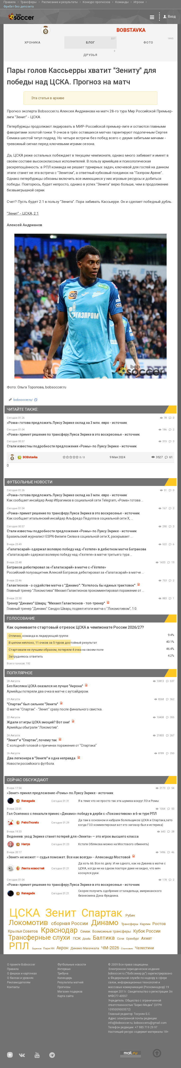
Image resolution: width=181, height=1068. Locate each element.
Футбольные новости (72, 964)
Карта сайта (66, 996)
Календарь (65, 978)
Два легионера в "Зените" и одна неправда (41, 758)
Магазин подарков (70, 991)
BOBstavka (30, 457)
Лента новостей (32, 868)
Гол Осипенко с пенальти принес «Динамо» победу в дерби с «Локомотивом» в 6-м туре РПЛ (82, 814)
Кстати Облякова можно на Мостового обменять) (113, 844)
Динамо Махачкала (84, 948)
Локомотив (28, 922)
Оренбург (132, 938)
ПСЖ (77, 938)
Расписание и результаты (60, 2)
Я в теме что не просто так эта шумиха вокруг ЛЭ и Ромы (118, 801)
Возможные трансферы (111, 931)
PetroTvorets (30, 822)
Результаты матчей (70, 982)
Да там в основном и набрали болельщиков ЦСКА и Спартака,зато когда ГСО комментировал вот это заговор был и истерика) (125, 822)
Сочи (120, 938)
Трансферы (29, 2)
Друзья (99, 53)
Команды (122, 2)
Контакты (13, 987)
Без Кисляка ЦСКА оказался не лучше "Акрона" (45, 686)
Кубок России (146, 931)
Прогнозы (64, 987)
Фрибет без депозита (19, 6)
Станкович (127, 948)
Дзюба (86, 938)
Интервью (64, 969)
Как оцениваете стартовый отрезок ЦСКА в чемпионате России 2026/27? (75, 627)
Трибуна (63, 973)
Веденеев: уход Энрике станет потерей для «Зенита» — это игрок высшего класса (73, 836)
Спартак (101, 913)
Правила (10, 2)
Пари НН (48, 948)
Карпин (145, 924)
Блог (100, 40)
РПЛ (19, 946)
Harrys (25, 844)
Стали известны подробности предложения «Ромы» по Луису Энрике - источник (72, 446)
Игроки (139, 2)
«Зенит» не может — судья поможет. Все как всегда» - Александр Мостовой (69, 857)
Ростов (159, 923)
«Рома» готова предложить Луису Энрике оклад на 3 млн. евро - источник (67, 423)
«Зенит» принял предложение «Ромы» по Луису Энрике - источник (60, 793)
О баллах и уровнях (20, 978)
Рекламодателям (18, 982)
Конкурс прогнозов (96, 2)
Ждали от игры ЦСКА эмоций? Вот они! (38, 722)
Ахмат (146, 938)
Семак (85, 931)
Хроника (33, 42)
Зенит (60, 912)
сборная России (69, 923)
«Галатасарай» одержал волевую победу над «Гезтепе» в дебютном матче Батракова (76, 549)
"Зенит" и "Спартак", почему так (32, 740)
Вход (172, 16)
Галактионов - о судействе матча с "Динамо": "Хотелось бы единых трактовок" (71, 585)
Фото (158, 40)
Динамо (104, 922)
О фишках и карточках (22, 973)
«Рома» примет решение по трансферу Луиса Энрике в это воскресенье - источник (73, 434)
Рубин (130, 915)
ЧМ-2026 (110, 947)
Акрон (62, 948)
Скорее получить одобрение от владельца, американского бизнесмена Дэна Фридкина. (120, 893)
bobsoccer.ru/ (23, 400)
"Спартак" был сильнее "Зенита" (32, 704)
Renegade (28, 801)
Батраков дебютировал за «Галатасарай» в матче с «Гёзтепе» (56, 567)
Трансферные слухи (39, 937)
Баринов (36, 948)
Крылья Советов (23, 931)
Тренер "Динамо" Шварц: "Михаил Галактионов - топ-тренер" (56, 603)
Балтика (104, 937)
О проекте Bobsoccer (21, 964)
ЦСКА (24, 912)
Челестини (144, 948)
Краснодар (59, 930)
